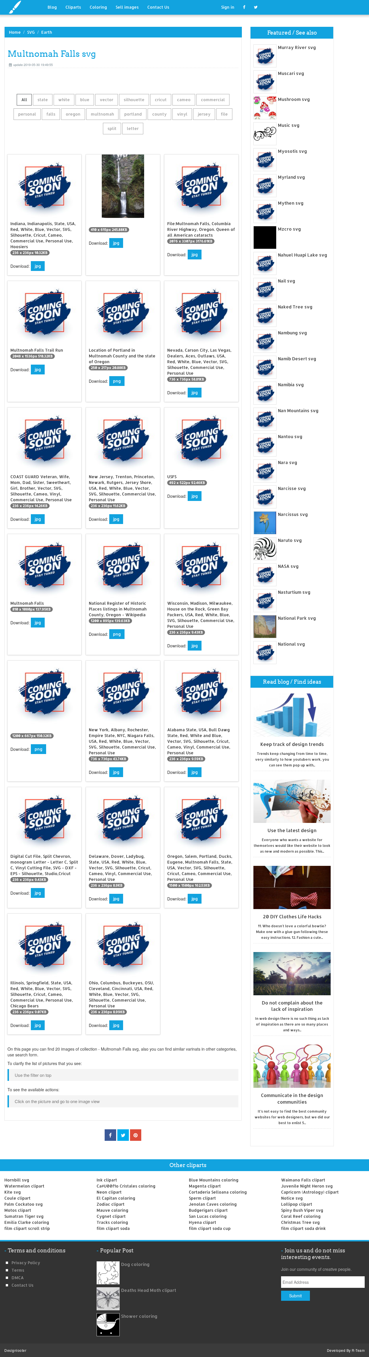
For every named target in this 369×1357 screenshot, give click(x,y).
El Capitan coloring (116, 1198)
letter (133, 128)
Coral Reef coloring (301, 1216)
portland (133, 114)
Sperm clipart (202, 1198)
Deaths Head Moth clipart (148, 1290)
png (117, 380)
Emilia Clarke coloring (26, 1222)
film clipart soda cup (210, 1228)
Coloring (98, 7)
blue (84, 99)
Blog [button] (52, 7)
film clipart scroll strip (27, 1228)
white (64, 99)
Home (15, 32)
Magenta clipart (205, 1185)
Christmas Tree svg (300, 1222)
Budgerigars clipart (208, 1210)
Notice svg (292, 1198)
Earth (46, 32)
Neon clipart (109, 1192)
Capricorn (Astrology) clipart (310, 1192)
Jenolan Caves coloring (213, 1204)
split (112, 128)
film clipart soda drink (303, 1228)
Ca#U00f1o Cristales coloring (126, 1185)
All (24, 99)
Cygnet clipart (111, 1216)
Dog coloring (135, 1264)
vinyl (182, 114)
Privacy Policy (26, 1262)
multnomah (102, 114)
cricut (161, 99)
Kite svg (12, 1192)
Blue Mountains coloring (213, 1179)
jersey (204, 114)
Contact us (22, 1285)
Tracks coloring (112, 1222)
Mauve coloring (112, 1210)
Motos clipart (17, 1210)
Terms (18, 1270)
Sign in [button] (227, 7)
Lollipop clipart (296, 1204)
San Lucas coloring (208, 1216)
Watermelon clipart (24, 1185)
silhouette (134, 99)
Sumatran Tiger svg (24, 1216)
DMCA (18, 1277)
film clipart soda (113, 1228)
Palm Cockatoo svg (23, 1204)
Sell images (127, 7)
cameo (184, 99)
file (224, 114)
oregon (73, 114)
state (42, 99)
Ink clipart (107, 1179)
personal (27, 114)
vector (106, 99)
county (159, 114)
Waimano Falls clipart (303, 1179)
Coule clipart (17, 1198)
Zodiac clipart (111, 1204)
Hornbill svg (16, 1179)
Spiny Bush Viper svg (302, 1210)
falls (50, 114)
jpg (38, 265)
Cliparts (73, 7)
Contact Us (158, 7)
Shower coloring (139, 1316)
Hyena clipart (202, 1222)
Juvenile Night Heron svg (307, 1185)
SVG (31, 32)
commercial (213, 99)
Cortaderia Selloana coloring (218, 1192)
